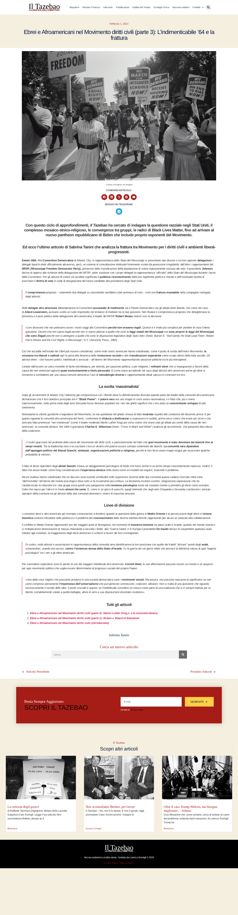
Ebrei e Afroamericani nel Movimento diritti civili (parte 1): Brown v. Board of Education (84, 618)
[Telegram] (119, 211)
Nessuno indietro (180, 7)
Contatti (196, 7)
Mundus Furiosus (91, 7)
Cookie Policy (111, 863)
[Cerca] (183, 654)
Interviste (108, 7)
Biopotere (74, 7)
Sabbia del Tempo (141, 7)
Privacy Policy (136, 710)
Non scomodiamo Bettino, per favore (110, 807)
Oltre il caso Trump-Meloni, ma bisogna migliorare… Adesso (190, 809)
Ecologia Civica (161, 7)
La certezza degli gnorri (23, 807)
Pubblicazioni (122, 7)
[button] (208, 7)
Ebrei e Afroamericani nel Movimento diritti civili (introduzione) (69, 623)
